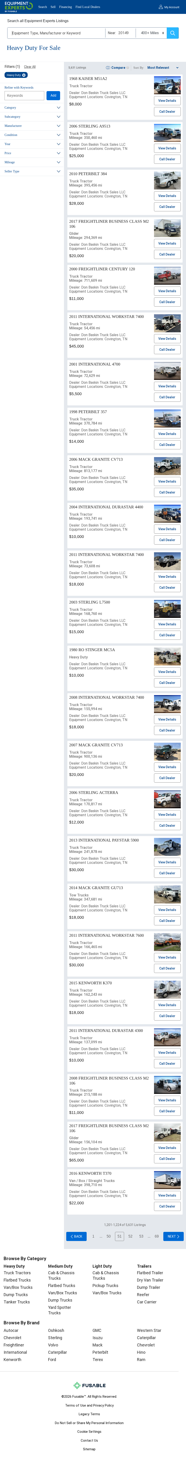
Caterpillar (57, 1352)
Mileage (10, 162)
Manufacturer (13, 126)
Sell (53, 7)
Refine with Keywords (19, 87)
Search (42, 7)
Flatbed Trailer (150, 1272)
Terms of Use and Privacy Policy (89, 1405)
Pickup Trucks (105, 1285)
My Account (171, 7)
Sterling (55, 1337)
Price (8, 153)
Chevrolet (12, 1337)
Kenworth (12, 1359)
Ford (52, 1359)
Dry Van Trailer (150, 1280)
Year (7, 144)
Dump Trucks (16, 1294)
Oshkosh (56, 1330)
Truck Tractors (17, 1272)
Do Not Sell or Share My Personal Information (89, 1423)
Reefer (143, 1294)
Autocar (11, 1330)
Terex (98, 1359)
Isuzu (98, 1337)
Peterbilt (100, 1352)
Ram (141, 1359)
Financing (65, 7)
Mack (98, 1345)
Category (10, 107)
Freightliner (14, 1345)
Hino (141, 1352)
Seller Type (12, 171)
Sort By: (138, 67)
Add (53, 95)
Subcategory (12, 116)
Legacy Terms (89, 1414)
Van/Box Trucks (18, 1287)
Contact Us (89, 1440)
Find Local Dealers (88, 7)
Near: (112, 33)
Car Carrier (147, 1302)
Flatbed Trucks (17, 1280)
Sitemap (89, 1449)
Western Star (149, 1330)
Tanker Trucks (17, 1302)
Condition (11, 135)
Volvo (53, 1345)
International (15, 1352)
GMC (97, 1330)
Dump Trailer (148, 1287)
